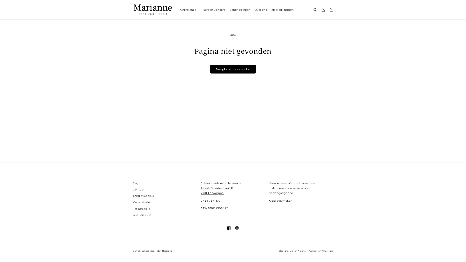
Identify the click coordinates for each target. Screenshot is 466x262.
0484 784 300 (210, 201)
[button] (190, 10)
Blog (136, 183)
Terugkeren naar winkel (233, 69)
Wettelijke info (143, 215)
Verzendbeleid (142, 202)
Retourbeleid (141, 209)
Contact (138, 189)
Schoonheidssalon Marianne (157, 251)
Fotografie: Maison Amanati (292, 251)
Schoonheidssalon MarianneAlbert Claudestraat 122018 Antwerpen (221, 188)
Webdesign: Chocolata (321, 251)
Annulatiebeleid (143, 196)
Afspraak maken (280, 201)
